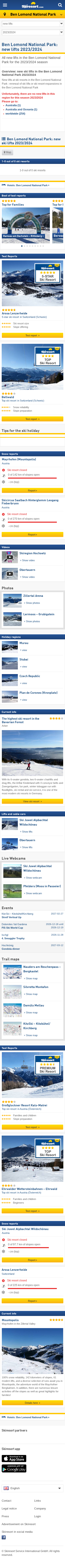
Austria (6, 463)
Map (8, 152)
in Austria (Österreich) (29, 1108)
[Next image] (60, 224)
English (15, 1488)
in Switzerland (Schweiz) (33, 317)
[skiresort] (32, 5)
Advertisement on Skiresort (19, 1524)
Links (37, 1500)
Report (31, 490)
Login (37, 1516)
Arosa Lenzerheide (14, 1269)
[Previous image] (4, 224)
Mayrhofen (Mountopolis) (19, 459)
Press (5, 1516)
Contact (6, 1500)
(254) (15, 113)
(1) (13, 105)
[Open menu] (5, 5)
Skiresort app (11, 1449)
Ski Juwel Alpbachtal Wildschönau (25, 1229)
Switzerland (8, 1274)
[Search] (60, 5)
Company (40, 1508)
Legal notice (9, 1508)
